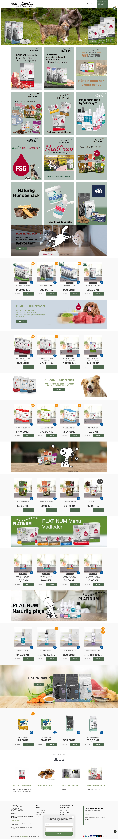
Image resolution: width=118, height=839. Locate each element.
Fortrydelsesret (63, 810)
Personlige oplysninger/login (66, 805)
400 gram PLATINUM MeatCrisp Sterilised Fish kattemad (69, 287)
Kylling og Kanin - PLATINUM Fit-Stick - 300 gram (46, 503)
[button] (2, 27)
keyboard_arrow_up (115, 831)
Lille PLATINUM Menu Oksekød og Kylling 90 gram (70, 577)
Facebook (87, 821)
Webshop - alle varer (40, 812)
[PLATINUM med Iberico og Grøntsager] (22, 773)
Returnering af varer (64, 807)
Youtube (86, 822)
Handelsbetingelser (64, 809)
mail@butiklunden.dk (16, 820)
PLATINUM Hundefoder (45, 785)
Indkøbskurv (38, 814)
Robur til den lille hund (70, 772)
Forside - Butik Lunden (41, 810)
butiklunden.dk (24, 836)
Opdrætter (38, 807)
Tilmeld (59, 834)
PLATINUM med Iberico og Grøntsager (26, 785)
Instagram (87, 819)
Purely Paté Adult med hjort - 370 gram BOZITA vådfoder (69, 737)
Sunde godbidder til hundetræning (98, 772)
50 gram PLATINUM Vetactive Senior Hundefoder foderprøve (46, 429)
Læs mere (21, 248)
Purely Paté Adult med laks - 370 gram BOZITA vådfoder (46, 737)
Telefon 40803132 (15, 813)
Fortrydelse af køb (40, 816)
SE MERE (39, 684)
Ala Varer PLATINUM (64, 812)
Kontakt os (38, 809)
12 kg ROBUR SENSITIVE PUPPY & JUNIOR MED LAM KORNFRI (23, 737)
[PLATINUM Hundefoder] (46, 773)
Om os (37, 805)
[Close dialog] (72, 817)
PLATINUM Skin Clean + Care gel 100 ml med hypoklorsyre (93, 652)
